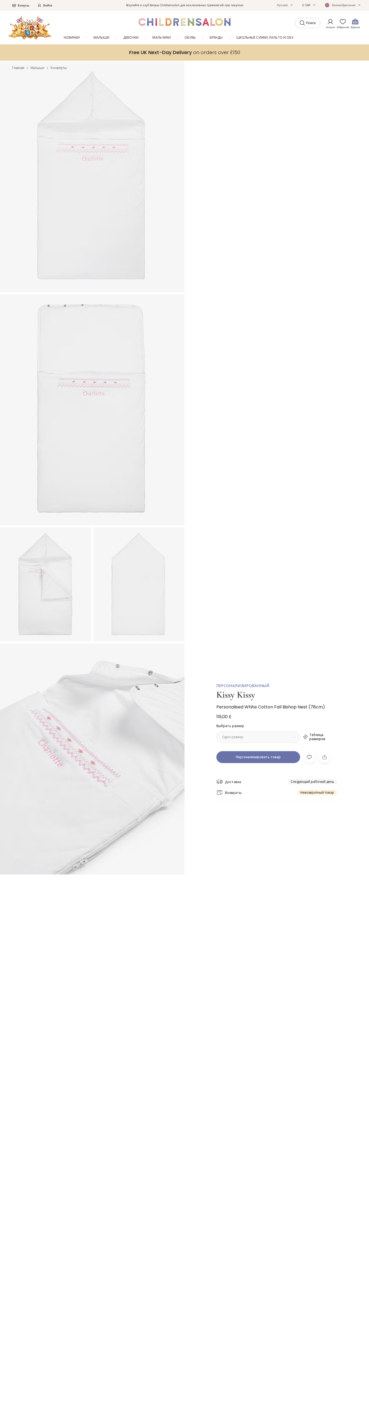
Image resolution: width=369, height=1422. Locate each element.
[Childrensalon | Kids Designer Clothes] (30, 27)
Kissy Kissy (235, 694)
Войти (47, 5)
